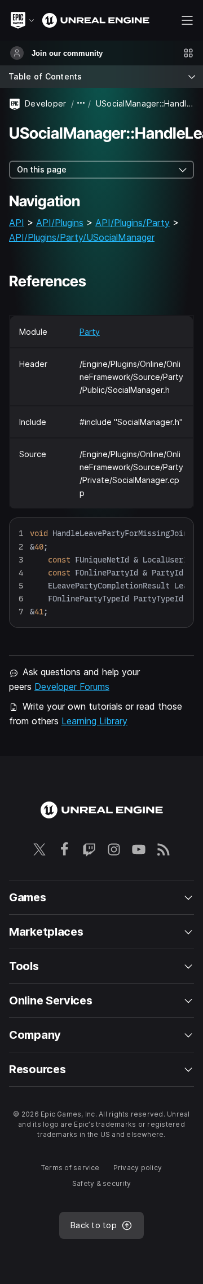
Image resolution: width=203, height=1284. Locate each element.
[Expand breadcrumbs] (81, 103)
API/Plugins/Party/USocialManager (82, 237)
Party (90, 332)
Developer (46, 103)
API (16, 222)
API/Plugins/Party (132, 222)
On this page (42, 169)
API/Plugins (59, 222)
